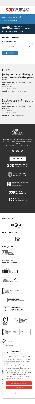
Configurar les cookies (19, 393)
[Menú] (17, 3)
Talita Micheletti (9, 20)
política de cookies (25, 376)
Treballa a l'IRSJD (17, 26)
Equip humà (6, 26)
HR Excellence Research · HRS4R (13, 31)
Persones (6, 17)
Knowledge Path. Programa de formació (16, 29)
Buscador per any (9, 42)
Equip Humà (16, 17)
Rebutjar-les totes (19, 387)
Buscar (11, 53)
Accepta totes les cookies (18, 383)
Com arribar (17, 159)
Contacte (17, 144)
